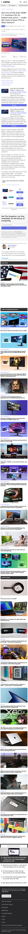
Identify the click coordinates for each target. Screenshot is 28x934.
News (3, 26)
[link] (5, 91)
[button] (2, 2)
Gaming (3, 9)
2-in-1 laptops (12, 5)
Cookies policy (5, 910)
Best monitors (6, 85)
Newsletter (24, 56)
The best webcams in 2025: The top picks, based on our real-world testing (14, 871)
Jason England (10, 26)
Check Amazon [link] (20, 205)
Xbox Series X (23, 71)
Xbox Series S (7, 72)
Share (5, 56)
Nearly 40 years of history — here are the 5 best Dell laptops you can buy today (15, 866)
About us (4, 916)
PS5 (17, 71)
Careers (3, 922)
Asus (11, 61)
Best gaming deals (7, 83)
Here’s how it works (13, 35)
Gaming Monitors (10, 9)
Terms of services (17, 231)
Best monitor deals (7, 81)
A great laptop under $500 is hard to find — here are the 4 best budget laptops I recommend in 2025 (14, 859)
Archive (3, 919)
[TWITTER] (9, 248)
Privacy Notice (19, 233)
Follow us (16, 56)
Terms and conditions (7, 901)
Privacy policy (5, 907)
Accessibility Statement (7, 913)
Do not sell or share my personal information (12, 925)
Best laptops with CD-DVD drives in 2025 (15, 882)
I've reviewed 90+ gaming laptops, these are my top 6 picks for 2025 (14, 877)
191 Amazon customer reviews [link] (13, 184)
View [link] (20, 192)
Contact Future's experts (7, 904)
